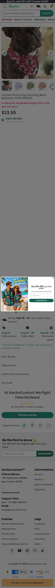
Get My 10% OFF (41, 300)
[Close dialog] (53, 278)
